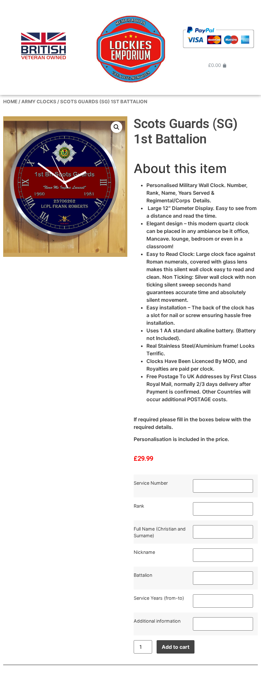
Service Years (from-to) (159, 598)
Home (10, 102)
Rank (139, 506)
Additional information (157, 621)
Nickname (144, 552)
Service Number (151, 483)
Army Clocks (38, 102)
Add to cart (175, 647)
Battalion (143, 575)
